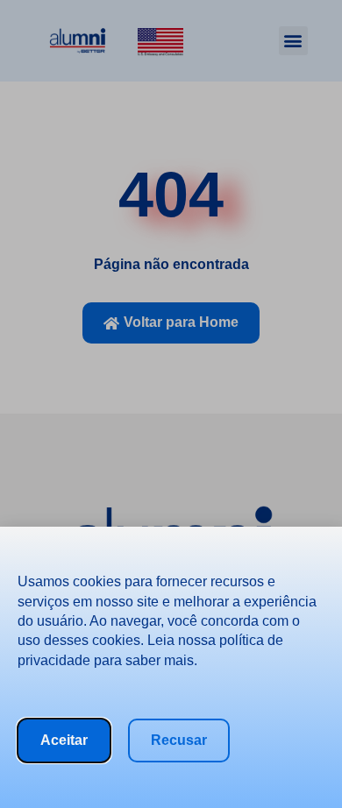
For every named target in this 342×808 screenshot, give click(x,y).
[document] (171, 404)
